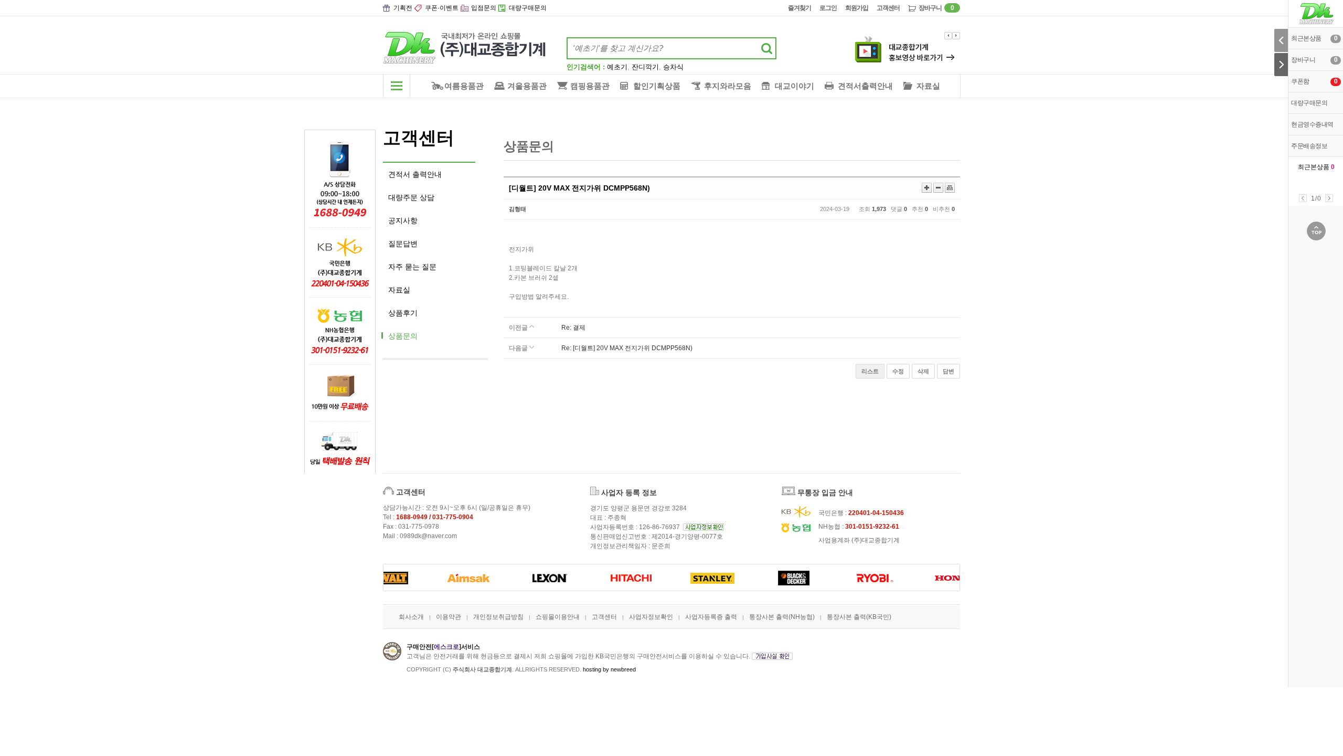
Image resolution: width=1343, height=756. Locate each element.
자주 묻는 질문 (412, 266)
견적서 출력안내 (415, 174)
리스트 (870, 371)
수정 (898, 371)
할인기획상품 (656, 85)
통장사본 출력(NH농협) (782, 617)
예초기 (617, 67)
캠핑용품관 (590, 85)
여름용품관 (464, 85)
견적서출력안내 (865, 85)
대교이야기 (794, 85)
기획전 (402, 8)
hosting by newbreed (609, 669)
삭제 (923, 371)
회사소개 (411, 617)
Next (1329, 198)
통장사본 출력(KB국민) (859, 617)
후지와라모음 (727, 85)
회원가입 (856, 8)
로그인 (828, 8)
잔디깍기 (645, 67)
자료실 (928, 85)
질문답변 (403, 243)
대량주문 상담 (411, 197)
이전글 (519, 327)
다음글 (519, 348)
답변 (948, 371)
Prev (1303, 198)
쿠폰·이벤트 (442, 8)
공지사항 (403, 220)
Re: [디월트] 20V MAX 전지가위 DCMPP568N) (626, 348)
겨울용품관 (527, 85)
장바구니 (936, 8)
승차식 (673, 67)
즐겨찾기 (799, 8)
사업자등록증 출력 (711, 617)
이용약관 (448, 617)
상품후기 (403, 313)
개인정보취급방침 (498, 617)
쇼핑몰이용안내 (558, 617)
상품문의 (403, 336)
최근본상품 (1316, 167)
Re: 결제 (573, 327)
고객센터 (888, 8)
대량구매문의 (528, 8)
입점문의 (483, 8)
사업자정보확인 (651, 617)
